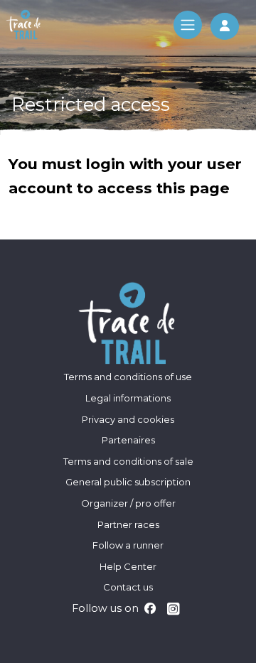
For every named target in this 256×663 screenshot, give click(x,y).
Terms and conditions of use (128, 376)
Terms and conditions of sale (128, 461)
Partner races (128, 524)
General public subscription (128, 481)
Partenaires (128, 440)
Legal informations (128, 398)
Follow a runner (128, 545)
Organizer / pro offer (128, 503)
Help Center (128, 566)
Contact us (128, 587)
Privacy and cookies (128, 419)
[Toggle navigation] (188, 25)
